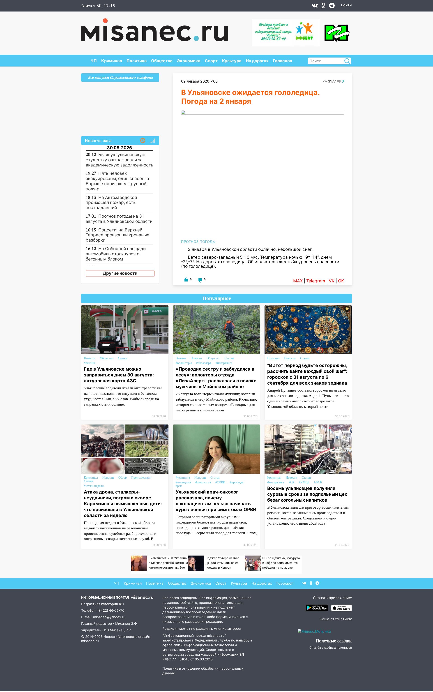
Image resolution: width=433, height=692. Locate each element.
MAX (298, 281)
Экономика (188, 60)
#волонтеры (184, 363)
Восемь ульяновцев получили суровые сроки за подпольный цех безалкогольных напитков (307, 494)
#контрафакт (275, 482)
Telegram (315, 281)
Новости (89, 358)
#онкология (203, 482)
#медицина (183, 482)
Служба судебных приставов (330, 647)
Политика (137, 60)
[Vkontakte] (315, 6)
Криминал (111, 60)
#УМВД (304, 482)
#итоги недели (94, 486)
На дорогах (257, 60)
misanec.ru (90, 641)
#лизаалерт (203, 363)
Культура (231, 60)
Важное (181, 358)
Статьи (122, 358)
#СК (291, 482)
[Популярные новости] (152, 140)
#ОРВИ (220, 482)
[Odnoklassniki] (323, 6)
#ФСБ (318, 482)
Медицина (183, 477)
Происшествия (141, 477)
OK (341, 281)
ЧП (93, 60)
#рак (179, 486)
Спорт (211, 60)
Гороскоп (282, 60)
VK (331, 281)
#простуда (236, 482)
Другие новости (120, 273)
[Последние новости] (142, 140)
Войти (346, 5)
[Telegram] (332, 6)
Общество (162, 60)
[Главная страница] (154, 27)
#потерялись (224, 363)
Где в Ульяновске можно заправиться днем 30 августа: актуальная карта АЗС (119, 374)
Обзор (122, 477)
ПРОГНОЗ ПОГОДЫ (198, 241)
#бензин (89, 363)
